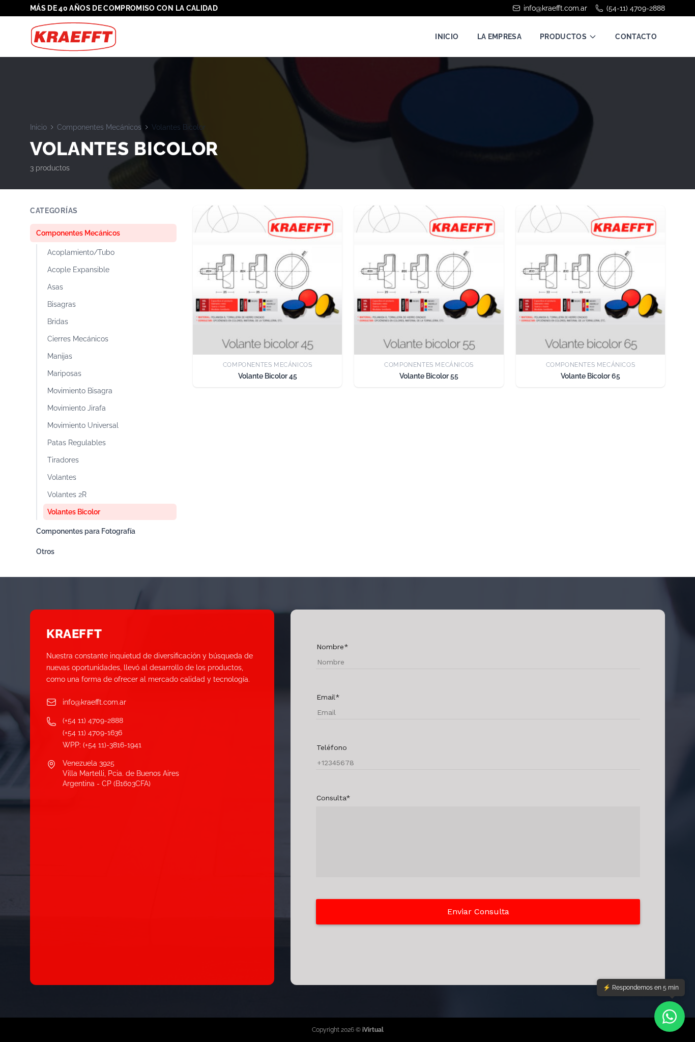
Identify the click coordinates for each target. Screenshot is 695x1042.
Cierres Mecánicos (77, 339)
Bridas (57, 321)
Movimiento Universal (83, 425)
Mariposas (64, 373)
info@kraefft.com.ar (555, 8)
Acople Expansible (78, 270)
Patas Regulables (76, 443)
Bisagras (61, 304)
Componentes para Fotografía (85, 531)
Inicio (446, 37)
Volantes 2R (66, 494)
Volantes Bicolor (73, 512)
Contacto (636, 37)
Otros (45, 551)
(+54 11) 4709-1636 (92, 733)
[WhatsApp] (669, 1016)
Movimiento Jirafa (76, 408)
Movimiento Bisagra (79, 391)
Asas (55, 287)
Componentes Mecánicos (99, 127)
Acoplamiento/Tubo (80, 252)
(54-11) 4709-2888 (635, 8)
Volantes (61, 477)
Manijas (59, 356)
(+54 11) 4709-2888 (93, 720)
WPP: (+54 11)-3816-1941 (102, 745)
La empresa (499, 37)
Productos (563, 37)
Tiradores (63, 460)
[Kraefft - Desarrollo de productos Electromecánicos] (73, 36)
